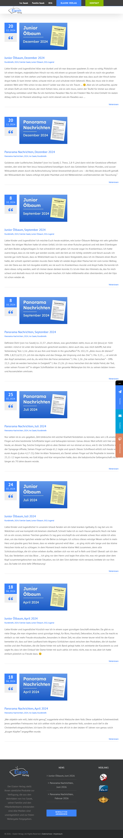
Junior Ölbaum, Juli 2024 (20, 516)
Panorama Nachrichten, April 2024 (26, 708)
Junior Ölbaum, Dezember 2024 (24, 58)
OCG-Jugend (49, 62)
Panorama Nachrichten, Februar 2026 (62, 796)
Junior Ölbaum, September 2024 (25, 230)
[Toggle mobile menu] (116, 9)
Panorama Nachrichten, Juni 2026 (62, 784)
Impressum (58, 834)
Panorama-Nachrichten (13, 156)
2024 (16, 62)
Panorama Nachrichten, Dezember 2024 (29, 152)
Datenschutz (47, 834)
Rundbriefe (9, 62)
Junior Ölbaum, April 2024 (21, 618)
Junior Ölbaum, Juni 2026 (62, 775)
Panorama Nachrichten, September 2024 (30, 332)
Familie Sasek (25, 62)
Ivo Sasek (33, 156)
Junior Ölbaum (37, 62)
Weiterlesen (113, 104)
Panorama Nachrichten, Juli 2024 (25, 426)
